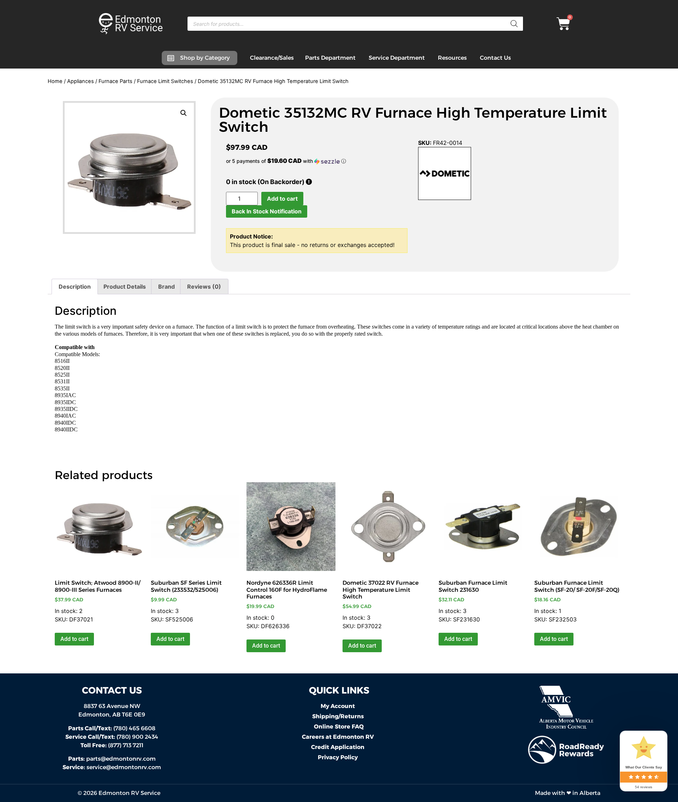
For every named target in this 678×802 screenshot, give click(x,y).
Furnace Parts (115, 81)
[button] (183, 113)
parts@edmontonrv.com (121, 758)
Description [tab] (75, 286)
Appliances (80, 81)
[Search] (514, 24)
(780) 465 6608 (111, 728)
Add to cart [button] (74, 639)
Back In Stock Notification (267, 211)
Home (55, 81)
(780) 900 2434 (111, 736)
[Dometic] (444, 174)
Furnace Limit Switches (165, 81)
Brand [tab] (166, 286)
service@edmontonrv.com (124, 767)
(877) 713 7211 (112, 745)
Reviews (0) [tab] (204, 286)
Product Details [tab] (124, 286)
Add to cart (282, 198)
